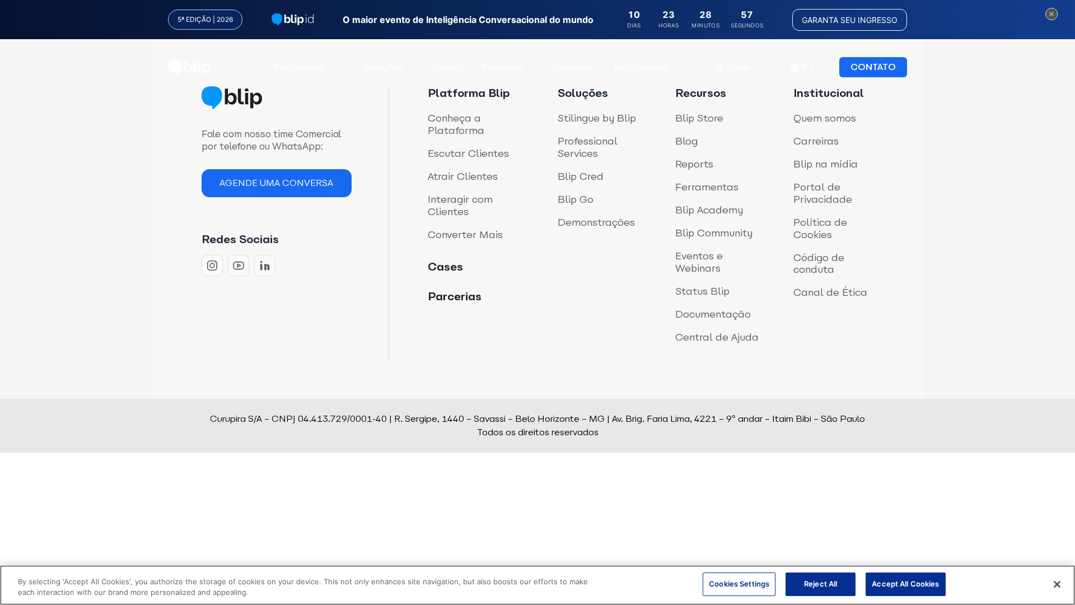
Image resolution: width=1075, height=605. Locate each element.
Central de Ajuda (717, 337)
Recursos (502, 67)
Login (738, 67)
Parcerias (573, 67)
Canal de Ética (830, 292)
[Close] (1057, 584)
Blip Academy (709, 210)
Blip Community (713, 233)
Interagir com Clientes (460, 205)
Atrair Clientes (463, 176)
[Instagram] (212, 265)
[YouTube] (238, 265)
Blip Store (699, 118)
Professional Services (588, 147)
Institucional (641, 67)
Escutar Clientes (468, 153)
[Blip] (189, 67)
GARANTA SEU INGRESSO (850, 20)
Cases (447, 67)
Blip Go (575, 199)
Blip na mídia (825, 164)
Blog (686, 141)
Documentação (713, 314)
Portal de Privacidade (822, 193)
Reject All (820, 583)
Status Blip (702, 291)
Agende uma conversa (276, 183)
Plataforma (299, 67)
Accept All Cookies (905, 583)
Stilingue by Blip (597, 118)
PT (808, 67)
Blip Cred (581, 176)
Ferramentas (707, 187)
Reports (694, 164)
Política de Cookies (820, 228)
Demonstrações (596, 222)
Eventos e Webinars (699, 262)
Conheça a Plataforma (456, 124)
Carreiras (816, 141)
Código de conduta (818, 264)
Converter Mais (465, 235)
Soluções (383, 67)
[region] (537, 585)
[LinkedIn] (264, 265)
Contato (873, 67)
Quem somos (824, 118)
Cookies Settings (739, 583)
